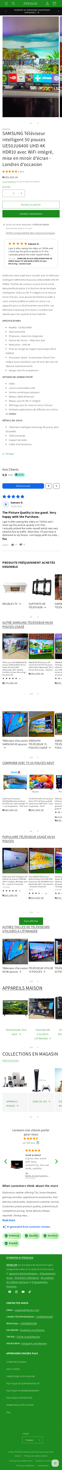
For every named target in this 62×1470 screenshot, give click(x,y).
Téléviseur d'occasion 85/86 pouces (15, 969)
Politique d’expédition (25, 1465)
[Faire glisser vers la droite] (37, 123)
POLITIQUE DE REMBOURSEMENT (22, 1390)
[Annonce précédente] (5, 11)
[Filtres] (48, 486)
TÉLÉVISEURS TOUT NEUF (16, 1032)
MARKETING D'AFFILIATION (20, 1405)
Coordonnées (43, 1465)
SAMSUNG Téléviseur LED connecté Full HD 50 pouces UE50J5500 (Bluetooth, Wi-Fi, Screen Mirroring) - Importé (41, 666)
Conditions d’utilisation (45, 1461)
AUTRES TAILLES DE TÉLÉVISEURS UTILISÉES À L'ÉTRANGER (26, 929)
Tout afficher (31, 921)
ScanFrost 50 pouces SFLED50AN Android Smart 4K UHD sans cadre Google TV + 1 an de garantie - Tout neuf (15, 802)
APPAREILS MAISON (22, 988)
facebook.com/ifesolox (32, 1330)
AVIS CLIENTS (13, 1369)
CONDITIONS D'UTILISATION (20, 1376)
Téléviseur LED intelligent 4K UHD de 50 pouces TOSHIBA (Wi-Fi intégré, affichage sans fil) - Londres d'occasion (15, 880)
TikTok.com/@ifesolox (28, 1336)
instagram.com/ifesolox (34, 1343)
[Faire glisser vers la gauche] (24, 123)
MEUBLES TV (9, 604)
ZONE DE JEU (40, 1101)
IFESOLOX (19, 1452)
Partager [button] (10, 453)
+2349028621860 (44, 1316)
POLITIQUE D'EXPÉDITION (19, 1397)
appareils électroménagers (23, 1273)
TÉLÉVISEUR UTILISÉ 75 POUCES (41, 969)
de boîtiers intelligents (27, 1277)
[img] (31, 1138)
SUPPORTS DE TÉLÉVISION (37, 605)
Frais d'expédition (9, 182)
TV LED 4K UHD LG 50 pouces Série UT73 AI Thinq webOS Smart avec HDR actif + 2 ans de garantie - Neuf (41, 802)
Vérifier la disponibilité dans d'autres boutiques (30, 232)
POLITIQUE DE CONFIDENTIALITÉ (23, 1383)
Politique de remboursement (36, 1456)
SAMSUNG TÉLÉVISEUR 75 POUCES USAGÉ (38, 744)
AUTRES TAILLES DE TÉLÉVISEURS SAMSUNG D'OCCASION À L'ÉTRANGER (28, 705)
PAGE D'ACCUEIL (10, 1060)
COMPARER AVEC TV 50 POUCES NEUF (28, 763)
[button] (6, 3)
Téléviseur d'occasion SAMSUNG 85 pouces (15, 742)
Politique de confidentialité (20, 1461)
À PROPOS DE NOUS (16, 1361)
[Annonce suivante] (58, 11)
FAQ (8, 1412)
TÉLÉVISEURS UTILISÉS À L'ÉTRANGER (42, 1034)
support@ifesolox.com (27, 1310)
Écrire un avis (23, 486)
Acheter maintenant (31, 213)
